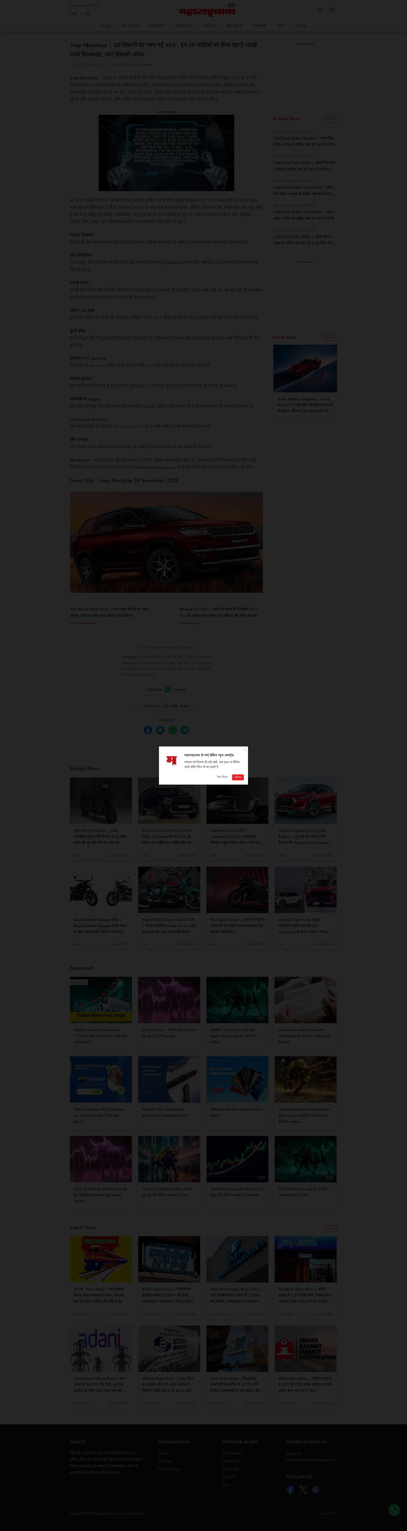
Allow (238, 777)
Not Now (222, 777)
